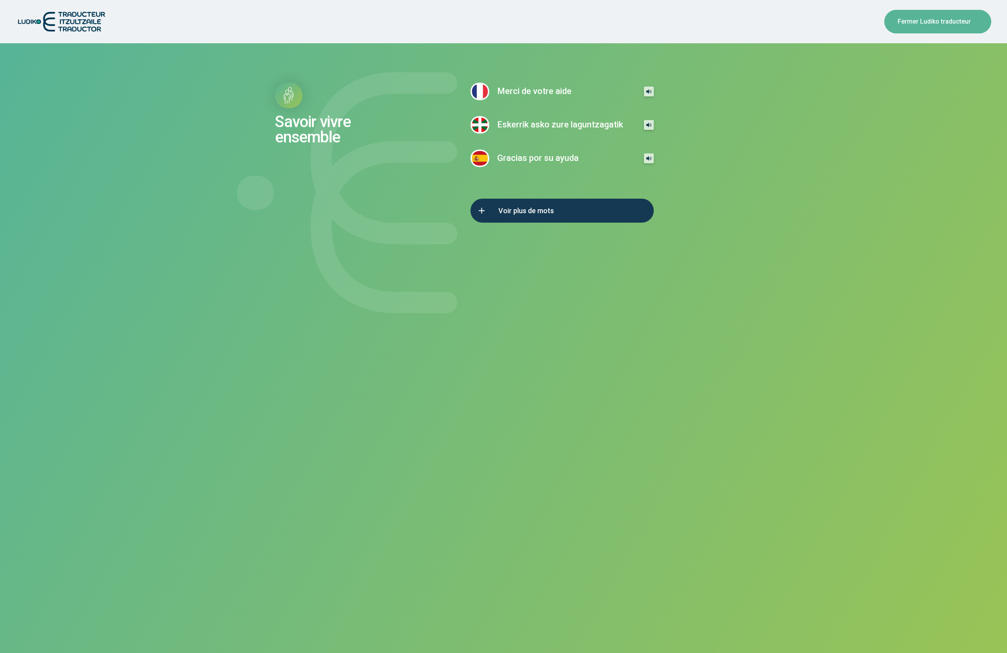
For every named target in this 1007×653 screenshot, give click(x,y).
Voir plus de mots (526, 211)
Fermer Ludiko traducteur (934, 21)
